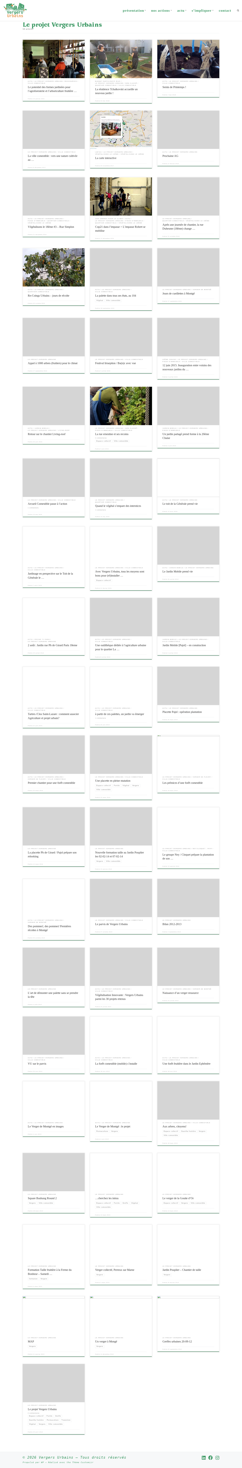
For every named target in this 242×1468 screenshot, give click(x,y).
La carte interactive (105, 158)
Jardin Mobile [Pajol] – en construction (184, 645)
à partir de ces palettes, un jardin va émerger (119, 714)
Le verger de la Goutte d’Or (178, 1198)
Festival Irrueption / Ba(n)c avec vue (115, 363)
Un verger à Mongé (106, 1341)
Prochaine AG (170, 155)
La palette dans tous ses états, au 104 (115, 295)
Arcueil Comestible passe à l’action (47, 503)
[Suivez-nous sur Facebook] (210, 1457)
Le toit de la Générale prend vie (180, 503)
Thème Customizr (83, 1462)
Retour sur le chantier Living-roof (46, 434)
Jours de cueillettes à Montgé (178, 293)
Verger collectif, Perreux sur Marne (114, 1269)
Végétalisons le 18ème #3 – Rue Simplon (51, 226)
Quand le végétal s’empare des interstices (118, 505)
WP (42, 1462)
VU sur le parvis (37, 1063)
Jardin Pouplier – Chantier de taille (181, 1269)
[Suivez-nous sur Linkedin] (204, 1457)
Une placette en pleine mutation (112, 780)
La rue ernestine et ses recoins (111, 434)
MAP (31, 1341)
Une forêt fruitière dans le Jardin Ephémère (186, 1063)
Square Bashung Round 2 (42, 1198)
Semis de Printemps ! (174, 87)
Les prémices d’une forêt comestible (182, 782)
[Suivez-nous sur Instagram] (217, 1457)
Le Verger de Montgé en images (46, 1126)
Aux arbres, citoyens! (174, 1126)
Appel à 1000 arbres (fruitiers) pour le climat (52, 363)
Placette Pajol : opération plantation (182, 711)
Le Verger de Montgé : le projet (112, 1126)
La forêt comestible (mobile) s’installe (116, 1063)
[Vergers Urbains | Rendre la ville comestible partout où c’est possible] (15, 10)
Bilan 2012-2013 (171, 924)
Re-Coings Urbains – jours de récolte (48, 295)
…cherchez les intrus (107, 1198)
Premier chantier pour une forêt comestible (51, 782)
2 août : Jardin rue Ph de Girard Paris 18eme (52, 645)
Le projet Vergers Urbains (42, 1409)
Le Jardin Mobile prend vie (177, 571)
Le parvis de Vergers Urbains (111, 924)
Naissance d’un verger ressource (180, 992)
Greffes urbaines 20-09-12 (177, 1341)
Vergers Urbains (56, 1457)
